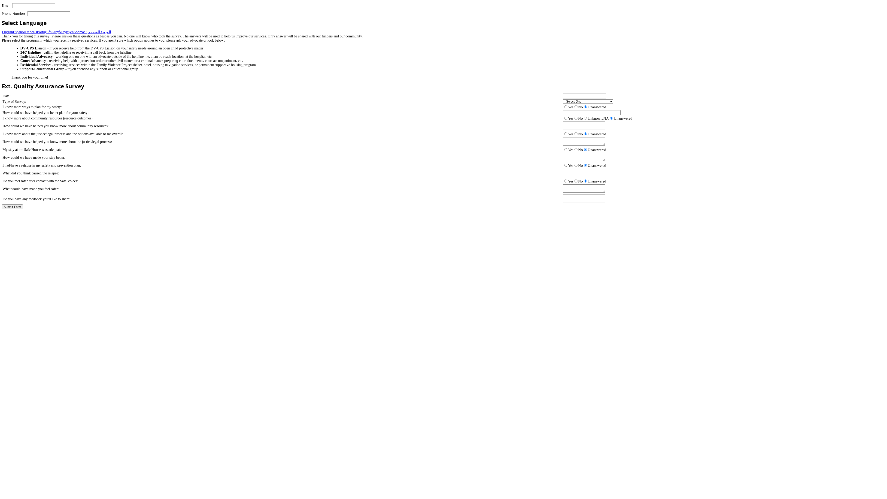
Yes (570, 107)
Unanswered (597, 107)
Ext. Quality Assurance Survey (43, 86)
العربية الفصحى (99, 32)
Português (44, 32)
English (7, 32)
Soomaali (80, 32)
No (580, 107)
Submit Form (12, 207)
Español (19, 32)
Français (31, 32)
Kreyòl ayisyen (63, 32)
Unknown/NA (598, 118)
